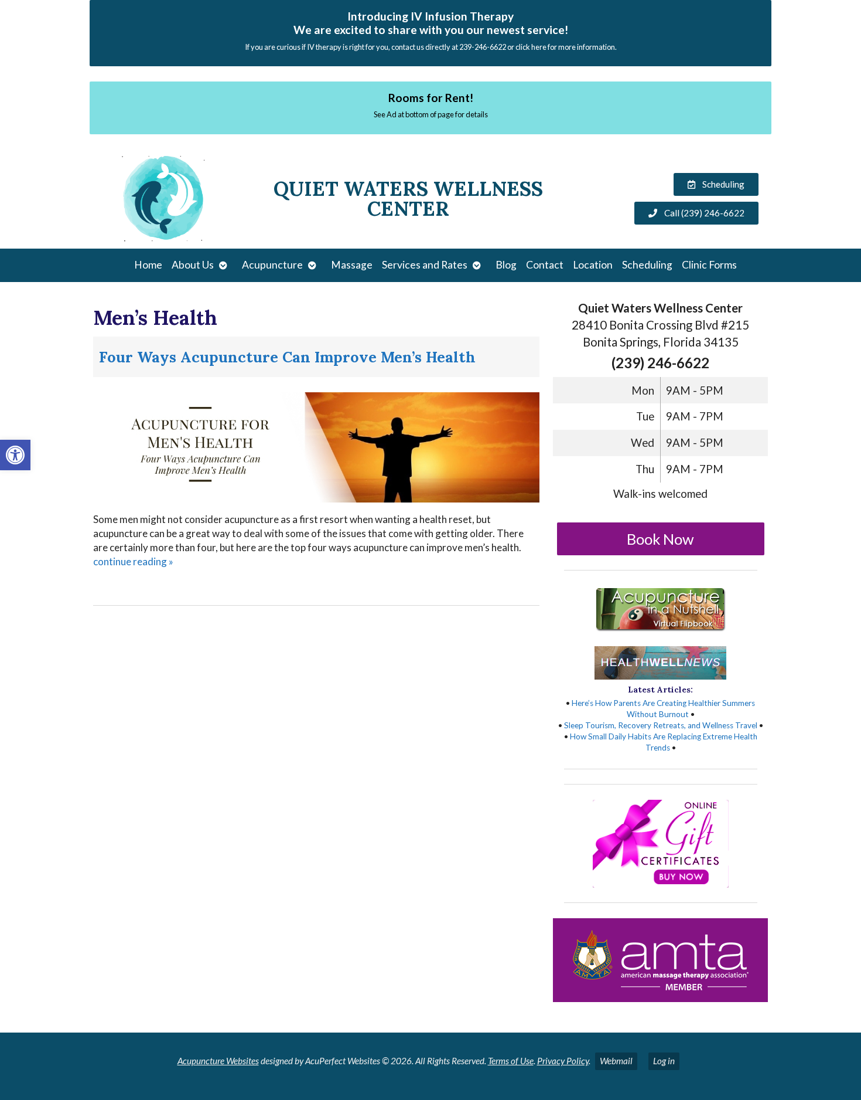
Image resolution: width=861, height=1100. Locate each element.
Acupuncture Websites (218, 1060)
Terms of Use (511, 1060)
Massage (352, 265)
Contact (544, 265)
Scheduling (647, 265)
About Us (193, 265)
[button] (15, 455)
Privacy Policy (563, 1060)
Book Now (660, 539)
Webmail (616, 1060)
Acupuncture (272, 265)
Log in (664, 1060)
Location (593, 265)
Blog (506, 265)
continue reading (133, 561)
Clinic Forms (709, 265)
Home (148, 265)
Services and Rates (424, 265)
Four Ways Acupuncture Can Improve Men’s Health (287, 356)
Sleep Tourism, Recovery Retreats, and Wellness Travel (660, 725)
